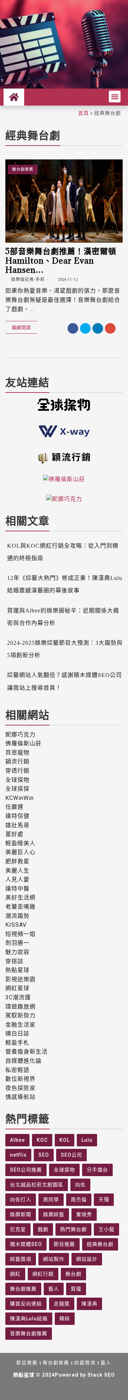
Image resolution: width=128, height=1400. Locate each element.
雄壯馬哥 (17, 825)
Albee (17, 1140)
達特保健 (17, 816)
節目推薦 (64, 1244)
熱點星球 (17, 970)
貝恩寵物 (17, 752)
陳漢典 (89, 1303)
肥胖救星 (17, 861)
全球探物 (17, 780)
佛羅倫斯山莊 (23, 743)
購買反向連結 (26, 1303)
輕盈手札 (17, 1042)
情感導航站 (20, 1097)
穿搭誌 (14, 961)
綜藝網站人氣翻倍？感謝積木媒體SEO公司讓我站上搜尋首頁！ (64, 681)
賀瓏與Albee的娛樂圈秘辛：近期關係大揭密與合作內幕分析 (63, 617)
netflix (18, 1155)
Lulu (86, 1140)
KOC (42, 1140)
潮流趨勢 (17, 916)
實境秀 (84, 1214)
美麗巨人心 (20, 852)
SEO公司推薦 (26, 1170)
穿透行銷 (17, 770)
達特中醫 (17, 888)
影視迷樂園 (20, 979)
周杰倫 (79, 1199)
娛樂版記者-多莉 (27, 279)
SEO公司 (71, 1155)
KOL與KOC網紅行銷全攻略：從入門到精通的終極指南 (62, 552)
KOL (64, 1140)
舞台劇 (73, 1274)
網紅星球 (17, 988)
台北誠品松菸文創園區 (36, 1184)
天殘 (103, 1199)
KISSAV (16, 924)
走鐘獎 (62, 1303)
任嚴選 (14, 806)
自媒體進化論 (23, 1060)
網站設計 (86, 1259)
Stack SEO (101, 1375)
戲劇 (43, 1229)
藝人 (53, 1289)
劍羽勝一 (17, 942)
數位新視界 (20, 1079)
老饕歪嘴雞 (20, 906)
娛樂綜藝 (53, 1214)
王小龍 (106, 1229)
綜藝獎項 (20, 1259)
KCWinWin (19, 798)
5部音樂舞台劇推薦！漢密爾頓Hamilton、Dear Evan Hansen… (60, 260)
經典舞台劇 (100, 1244)
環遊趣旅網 (20, 1006)
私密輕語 (17, 1070)
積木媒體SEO (26, 1244)
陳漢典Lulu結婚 (29, 1318)
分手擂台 (97, 1170)
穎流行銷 (17, 761)
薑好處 (14, 834)
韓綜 (64, 1318)
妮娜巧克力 (20, 734)
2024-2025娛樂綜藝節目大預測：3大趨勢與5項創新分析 (65, 649)
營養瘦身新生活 (26, 1051)
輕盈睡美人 (20, 843)
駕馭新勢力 (20, 1015)
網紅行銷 (43, 1274)
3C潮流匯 (18, 997)
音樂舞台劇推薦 (28, 1333)
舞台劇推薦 (22, 169)
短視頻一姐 (20, 934)
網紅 (15, 1274)
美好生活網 (20, 897)
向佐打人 (20, 1199)
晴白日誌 (17, 1033)
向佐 (80, 1184)
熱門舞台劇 (73, 1229)
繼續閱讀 (21, 327)
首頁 (83, 112)
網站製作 (53, 1259)
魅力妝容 (17, 952)
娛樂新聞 (20, 1214)
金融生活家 (20, 1024)
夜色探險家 (20, 1088)
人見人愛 (17, 879)
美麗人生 (17, 870)
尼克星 (18, 1229)
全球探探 (17, 788)
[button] (115, 96)
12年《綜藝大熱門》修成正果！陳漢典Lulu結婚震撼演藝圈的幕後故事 (64, 584)
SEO (43, 1155)
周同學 (51, 1199)
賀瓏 (76, 1289)
